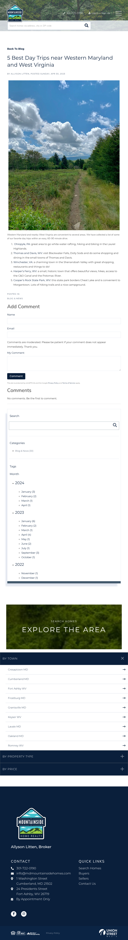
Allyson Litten (20, 74)
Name (11, 314)
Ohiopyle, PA (22, 244)
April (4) (26, 534)
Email (10, 328)
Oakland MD (16, 736)
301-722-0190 (74, 13)
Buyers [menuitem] (84, 873)
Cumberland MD (18, 679)
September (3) (30, 552)
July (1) (25, 548)
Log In (94, 13)
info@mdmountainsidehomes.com (43, 873)
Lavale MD (14, 726)
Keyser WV (14, 717)
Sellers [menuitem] (84, 879)
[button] (86, 26)
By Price (9, 769)
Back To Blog (15, 48)
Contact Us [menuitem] (87, 884)
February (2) (28, 496)
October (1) (28, 557)
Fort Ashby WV (17, 688)
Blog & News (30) (24, 450)
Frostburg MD (16, 698)
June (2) (26, 543)
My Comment (15, 352)
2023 (19, 512)
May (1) (25, 539)
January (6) (28, 521)
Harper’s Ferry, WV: (25, 271)
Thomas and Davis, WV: (28, 253)
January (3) (28, 491)
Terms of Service (68, 383)
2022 (19, 564)
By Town (9, 658)
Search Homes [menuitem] (90, 868)
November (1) (29, 573)
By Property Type (17, 756)
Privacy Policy (53, 383)
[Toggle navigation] (119, 13)
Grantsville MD (17, 707)
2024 (19, 483)
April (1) (25, 505)
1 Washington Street (34, 881)
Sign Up (105, 13)
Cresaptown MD (18, 669)
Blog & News (15, 298)
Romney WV (16, 745)
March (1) (26, 500)
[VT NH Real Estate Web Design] (108, 933)
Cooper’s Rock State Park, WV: (32, 280)
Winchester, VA (22, 262)
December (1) (29, 578)
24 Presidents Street (32, 891)
